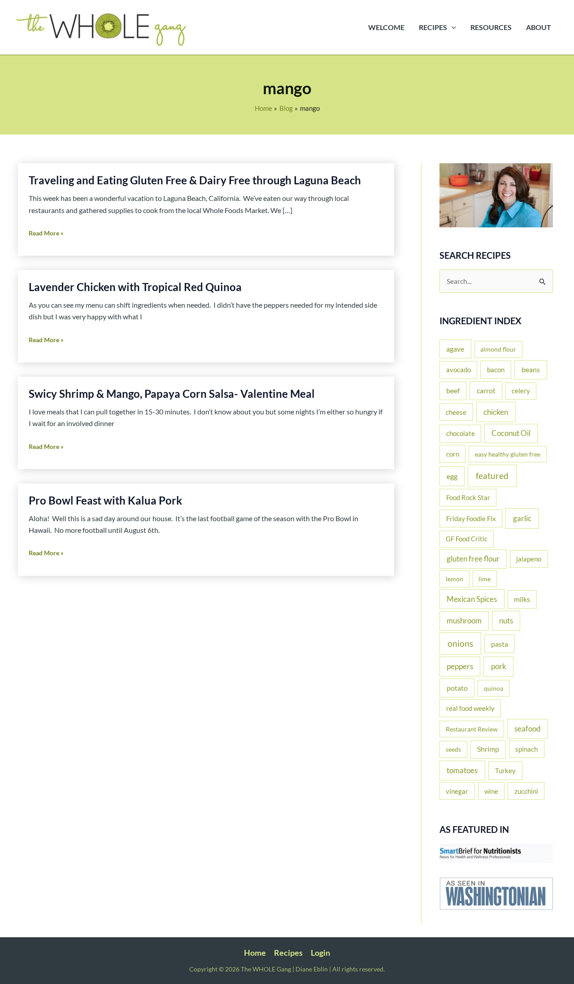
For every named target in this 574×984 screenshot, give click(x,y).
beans (531, 369)
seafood (527, 728)
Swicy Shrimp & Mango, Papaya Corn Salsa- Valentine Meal (172, 393)
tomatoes (462, 770)
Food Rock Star (468, 497)
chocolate (460, 433)
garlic (522, 518)
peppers (460, 666)
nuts (506, 620)
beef (453, 391)
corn (452, 454)
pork (498, 666)
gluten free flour (473, 558)
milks (522, 599)
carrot (486, 390)
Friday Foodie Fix (471, 518)
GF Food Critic (466, 539)
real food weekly (470, 708)
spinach (526, 749)
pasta (499, 644)
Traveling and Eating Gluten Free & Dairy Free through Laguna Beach (195, 180)
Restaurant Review (472, 729)
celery (521, 391)
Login (320, 953)
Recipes (288, 953)
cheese (456, 412)
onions (460, 643)
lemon (454, 579)
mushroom (464, 620)
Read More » (46, 234)
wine (491, 791)
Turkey (505, 770)
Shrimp (488, 749)
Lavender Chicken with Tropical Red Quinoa (135, 286)
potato (457, 688)
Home (255, 953)
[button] (451, 27)
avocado (458, 370)
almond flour (498, 349)
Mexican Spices (472, 599)
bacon (495, 370)
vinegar (457, 791)
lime (484, 579)
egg (452, 476)
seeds (453, 749)
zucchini (526, 791)
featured (492, 475)
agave (455, 348)
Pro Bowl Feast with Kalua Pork (105, 500)
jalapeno (528, 559)
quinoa (493, 688)
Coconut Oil (511, 433)
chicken (495, 412)
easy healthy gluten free (507, 454)
